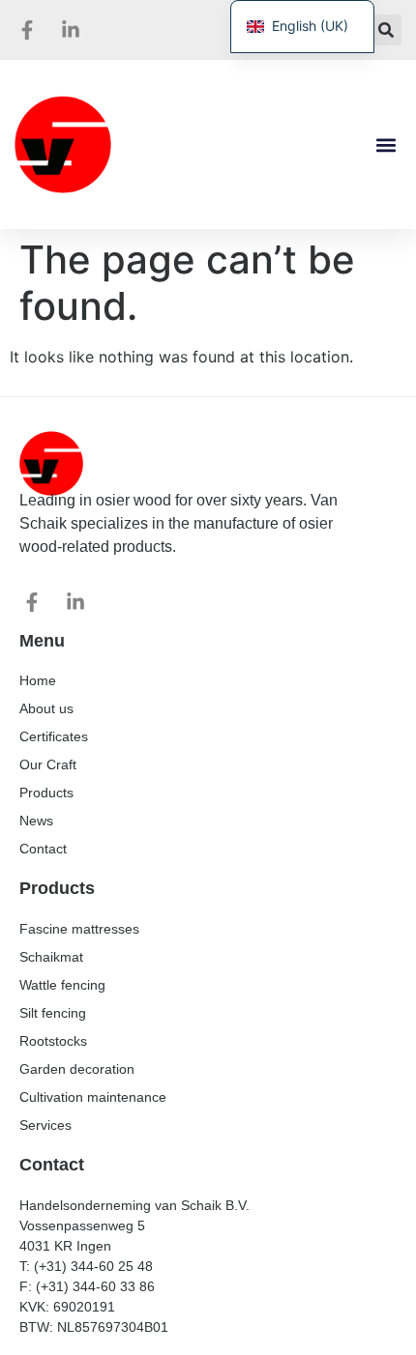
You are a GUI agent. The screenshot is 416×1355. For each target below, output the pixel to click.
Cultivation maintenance (92, 1097)
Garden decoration (76, 1069)
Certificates (53, 736)
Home (37, 680)
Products (46, 792)
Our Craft (47, 764)
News (36, 820)
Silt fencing (52, 1013)
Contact (43, 848)
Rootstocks (53, 1041)
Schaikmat (51, 957)
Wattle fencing (62, 985)
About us (46, 708)
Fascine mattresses (79, 929)
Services (45, 1125)
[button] (386, 29)
